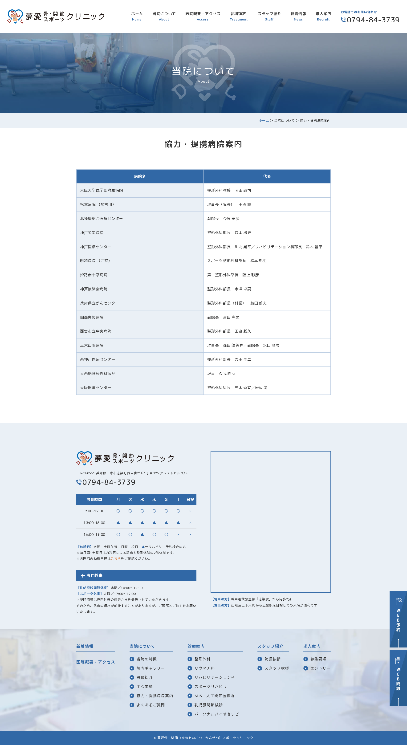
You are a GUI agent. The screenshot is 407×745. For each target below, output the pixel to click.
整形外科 (203, 659)
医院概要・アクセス (203, 16)
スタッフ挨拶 (277, 668)
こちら (116, 559)
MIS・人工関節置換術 (215, 695)
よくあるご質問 (151, 705)
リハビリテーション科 (215, 677)
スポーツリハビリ (211, 686)
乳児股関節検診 (209, 705)
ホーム (137, 16)
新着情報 (298, 16)
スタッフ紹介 (269, 16)
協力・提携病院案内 (155, 695)
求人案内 (323, 16)
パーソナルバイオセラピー (219, 714)
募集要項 (318, 659)
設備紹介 (145, 677)
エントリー (320, 668)
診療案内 (239, 16)
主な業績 (145, 686)
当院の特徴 (147, 659)
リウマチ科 (205, 668)
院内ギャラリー (151, 668)
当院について (164, 16)
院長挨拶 (273, 659)
